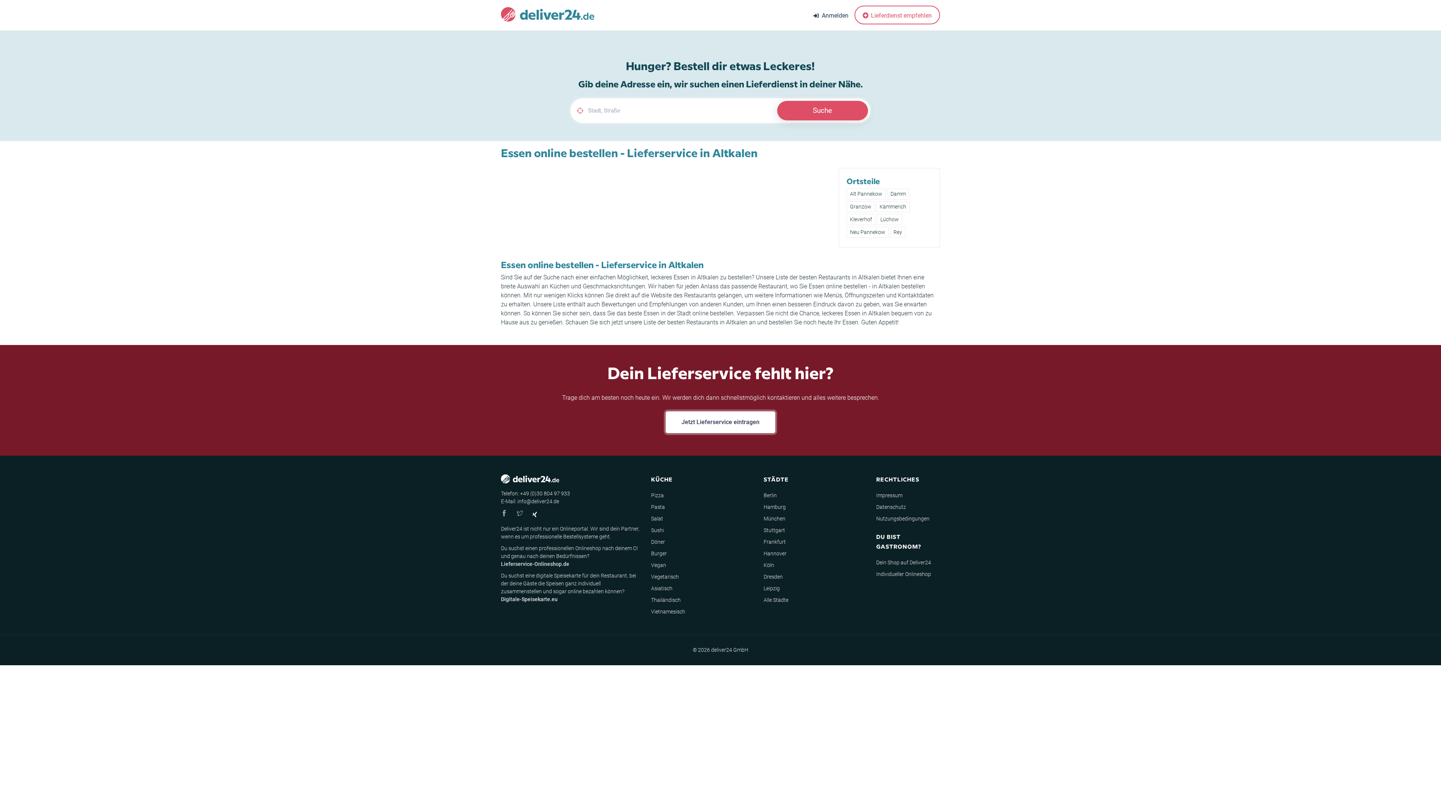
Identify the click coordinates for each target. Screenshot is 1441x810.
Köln (769, 565)
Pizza (657, 495)
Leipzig (772, 588)
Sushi (657, 530)
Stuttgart (774, 530)
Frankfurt (775, 542)
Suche (822, 110)
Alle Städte (776, 600)
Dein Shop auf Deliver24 (903, 563)
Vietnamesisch (668, 612)
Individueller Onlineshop (903, 574)
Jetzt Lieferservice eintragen (720, 422)
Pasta (658, 507)
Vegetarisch (665, 577)
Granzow (860, 207)
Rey (897, 232)
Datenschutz (891, 507)
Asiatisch (661, 588)
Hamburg (775, 507)
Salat (657, 519)
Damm (898, 194)
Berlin (770, 495)
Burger (659, 553)
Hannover (775, 553)
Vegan (658, 565)
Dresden (773, 577)
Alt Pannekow (866, 194)
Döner (658, 542)
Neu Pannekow (867, 232)
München (774, 519)
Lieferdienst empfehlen (900, 15)
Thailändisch (666, 600)
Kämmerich (893, 207)
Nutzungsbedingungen (903, 519)
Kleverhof (861, 219)
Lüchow (889, 219)
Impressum (889, 495)
